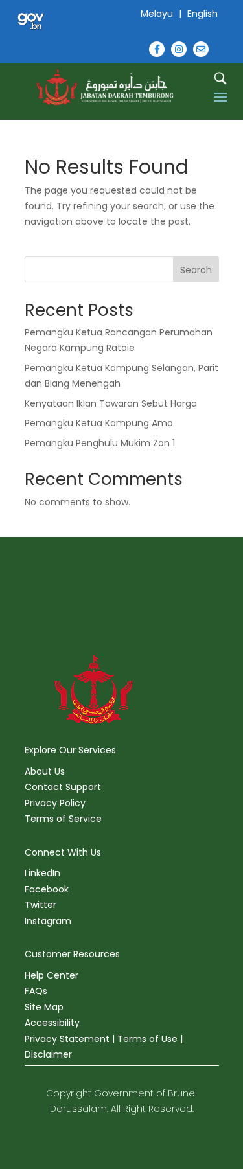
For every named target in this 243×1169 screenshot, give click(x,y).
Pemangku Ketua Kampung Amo (99, 422)
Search (196, 270)
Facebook (47, 889)
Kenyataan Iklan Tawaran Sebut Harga (111, 403)
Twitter (40, 904)
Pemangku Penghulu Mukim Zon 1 (100, 443)
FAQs (36, 990)
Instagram (48, 920)
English (202, 13)
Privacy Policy (55, 803)
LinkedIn (42, 873)
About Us (45, 771)
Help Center (51, 975)
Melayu (157, 13)
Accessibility (52, 1022)
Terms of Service (63, 818)
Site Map (44, 1007)
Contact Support (63, 786)
